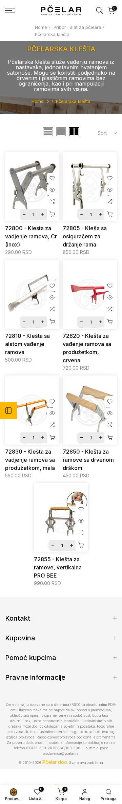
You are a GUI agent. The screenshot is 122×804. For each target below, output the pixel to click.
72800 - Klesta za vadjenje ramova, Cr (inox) (31, 236)
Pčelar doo (54, 762)
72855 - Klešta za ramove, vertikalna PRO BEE (58, 567)
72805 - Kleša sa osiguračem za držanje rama (85, 236)
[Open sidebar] (8, 410)
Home (41, 27)
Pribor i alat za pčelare (77, 27)
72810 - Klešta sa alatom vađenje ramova (27, 343)
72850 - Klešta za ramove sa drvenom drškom (88, 459)
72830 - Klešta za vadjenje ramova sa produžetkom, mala (30, 459)
